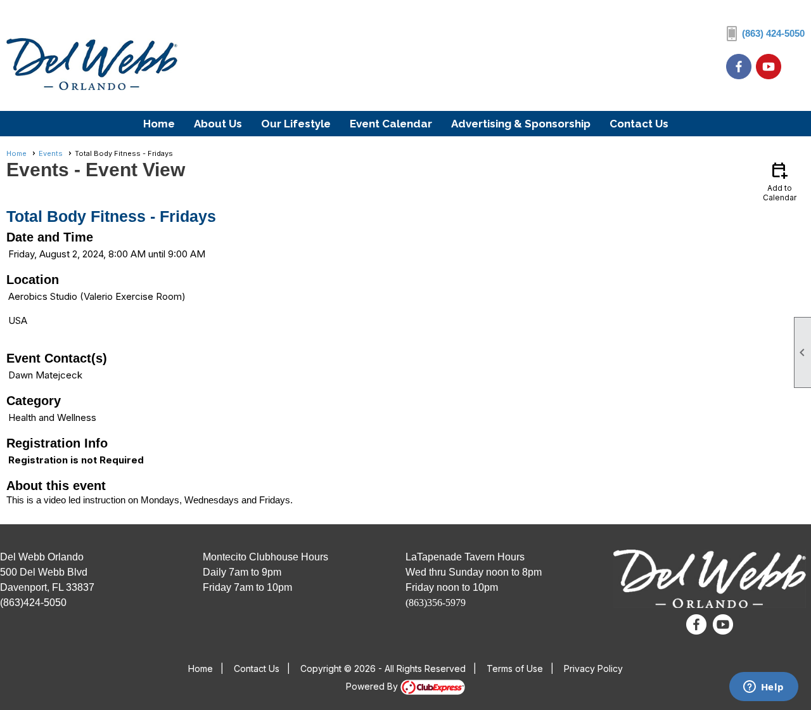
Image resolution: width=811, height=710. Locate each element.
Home (159, 123)
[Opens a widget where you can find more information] (763, 688)
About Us (218, 123)
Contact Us (639, 123)
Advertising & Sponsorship (521, 123)
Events (51, 153)
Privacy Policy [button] (593, 668)
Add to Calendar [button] (779, 181)
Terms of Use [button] (515, 668)
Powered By (373, 686)
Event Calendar (391, 123)
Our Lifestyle (296, 123)
